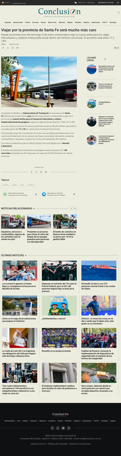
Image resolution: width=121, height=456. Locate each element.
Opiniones (62, 22)
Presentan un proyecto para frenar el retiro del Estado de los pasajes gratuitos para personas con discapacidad (38, 237)
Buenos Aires (52, 22)
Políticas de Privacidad (58, 444)
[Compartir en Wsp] (13, 48)
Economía (35, 22)
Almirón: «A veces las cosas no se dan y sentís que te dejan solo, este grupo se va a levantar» (97, 321)
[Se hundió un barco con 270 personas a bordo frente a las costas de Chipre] (98, 271)
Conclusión (69, 436)
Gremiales (78, 22)
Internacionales (18, 22)
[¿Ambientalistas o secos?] (59, 306)
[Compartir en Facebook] (3, 48)
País (18, 421)
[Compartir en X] (8, 48)
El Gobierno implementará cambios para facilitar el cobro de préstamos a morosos (59, 388)
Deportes (86, 22)
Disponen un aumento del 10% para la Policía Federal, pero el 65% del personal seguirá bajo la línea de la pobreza (106, 121)
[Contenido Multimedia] (112, 379)
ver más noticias (60, 398)
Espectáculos (96, 22)
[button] (71, 208)
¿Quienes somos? (38, 444)
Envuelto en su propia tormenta (56, 351)
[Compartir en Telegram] (17, 48)
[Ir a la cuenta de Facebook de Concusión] (52, 428)
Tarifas (22, 185)
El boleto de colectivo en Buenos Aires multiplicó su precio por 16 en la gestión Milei (64, 235)
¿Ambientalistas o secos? (54, 318)
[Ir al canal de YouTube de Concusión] (63, 428)
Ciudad (3, 44)
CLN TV (104, 22)
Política (27, 22)
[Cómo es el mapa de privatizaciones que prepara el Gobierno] (19, 306)
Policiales (68, 421)
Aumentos (6, 185)
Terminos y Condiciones (79, 444)
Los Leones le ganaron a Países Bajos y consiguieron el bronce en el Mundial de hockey (106, 139)
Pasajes (14, 185)
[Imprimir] (118, 48)
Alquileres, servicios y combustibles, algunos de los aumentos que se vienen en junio (13, 235)
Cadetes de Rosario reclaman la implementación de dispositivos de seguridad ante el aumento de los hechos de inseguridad (97, 355)
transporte (31, 185)
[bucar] (119, 12)
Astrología (113, 22)
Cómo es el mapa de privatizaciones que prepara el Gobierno (105, 86)
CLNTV (96, 421)
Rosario (43, 22)
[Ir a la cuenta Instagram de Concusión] (69, 428)
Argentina (8, 22)
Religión (70, 22)
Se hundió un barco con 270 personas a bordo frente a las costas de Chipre (107, 69)
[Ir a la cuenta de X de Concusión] (58, 428)
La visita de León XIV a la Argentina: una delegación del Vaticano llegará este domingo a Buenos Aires (18, 353)
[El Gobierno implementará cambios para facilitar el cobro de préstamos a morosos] (59, 373)
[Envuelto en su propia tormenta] (59, 338)
